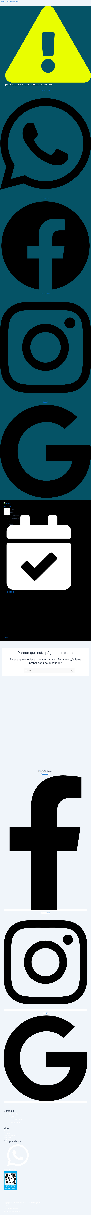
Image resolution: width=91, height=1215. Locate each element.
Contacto (7, 1140)
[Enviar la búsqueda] (72, 671)
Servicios (7, 1133)
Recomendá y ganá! (10, 1135)
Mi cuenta (11, 511)
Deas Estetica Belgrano (9, 1)
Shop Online (8, 1137)
